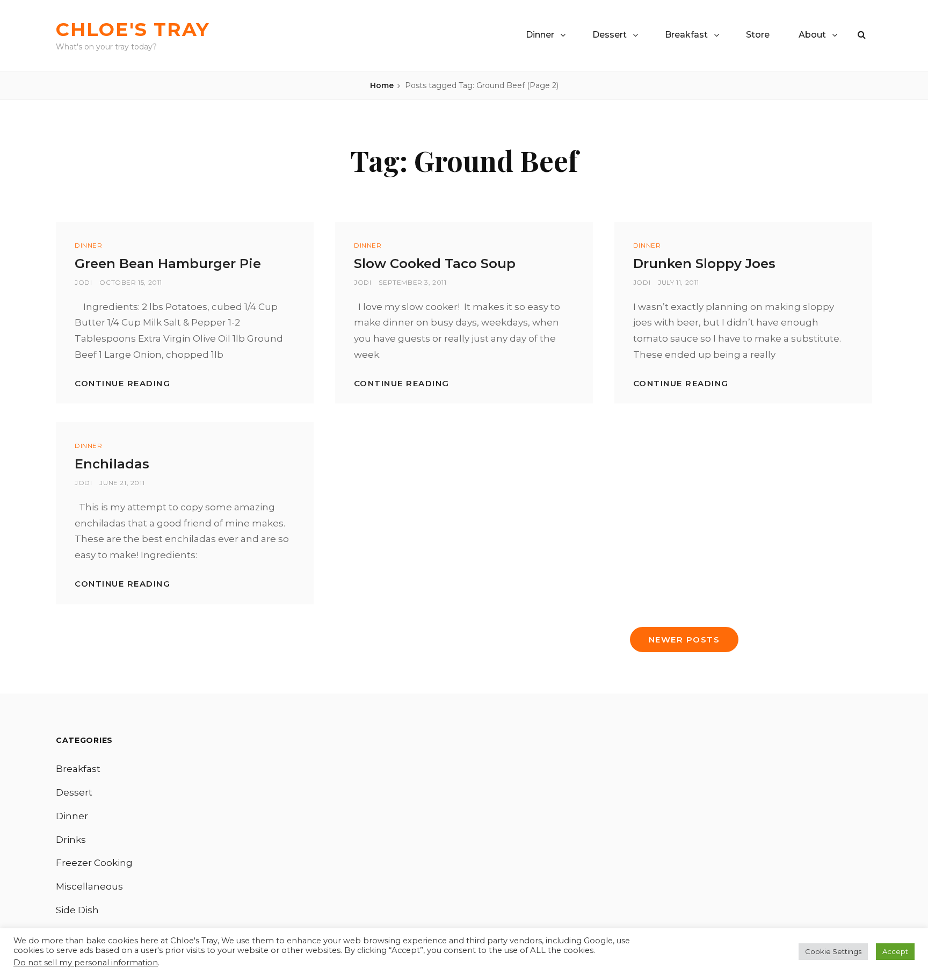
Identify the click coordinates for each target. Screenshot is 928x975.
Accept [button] (895, 951)
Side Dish (77, 910)
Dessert (609, 35)
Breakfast (686, 35)
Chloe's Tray (133, 29)
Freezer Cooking (94, 862)
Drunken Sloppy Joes (704, 263)
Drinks (71, 839)
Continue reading (122, 383)
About (812, 35)
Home (382, 85)
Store (758, 35)
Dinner (540, 35)
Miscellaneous (89, 886)
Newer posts (684, 639)
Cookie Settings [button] (833, 951)
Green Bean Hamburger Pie (168, 263)
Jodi (83, 282)
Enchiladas (112, 464)
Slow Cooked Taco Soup (435, 263)
